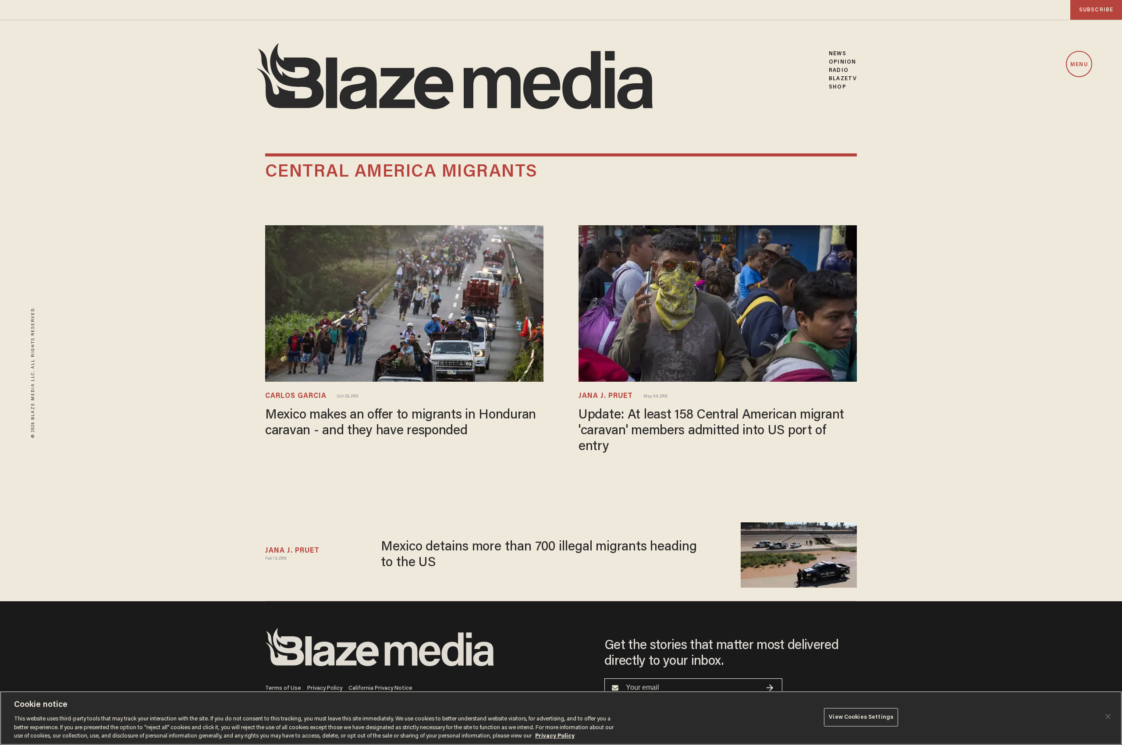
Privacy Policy (324, 688)
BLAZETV (843, 79)
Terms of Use (283, 688)
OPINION (842, 62)
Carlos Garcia (296, 396)
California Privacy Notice (380, 688)
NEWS (837, 54)
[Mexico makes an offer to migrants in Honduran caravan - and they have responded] (404, 303)
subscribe (1096, 10)
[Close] (1108, 716)
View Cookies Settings (861, 717)
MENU (1078, 64)
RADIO (839, 70)
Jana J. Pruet (606, 396)
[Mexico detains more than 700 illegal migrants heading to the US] (799, 555)
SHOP (837, 87)
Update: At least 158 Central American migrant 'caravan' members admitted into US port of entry (711, 431)
